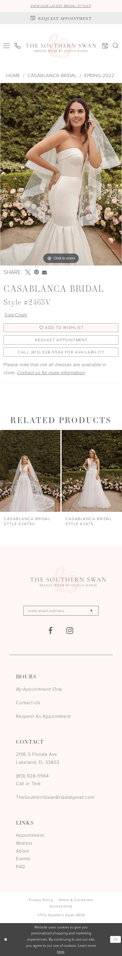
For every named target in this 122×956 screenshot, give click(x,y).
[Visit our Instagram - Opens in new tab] (70, 631)
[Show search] (115, 46)
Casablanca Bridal (52, 75)
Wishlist (24, 843)
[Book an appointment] (105, 46)
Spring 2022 (99, 75)
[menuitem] (6, 45)
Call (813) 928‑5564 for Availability (61, 352)
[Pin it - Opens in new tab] (36, 272)
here (60, 951)
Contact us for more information (51, 372)
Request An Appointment (43, 716)
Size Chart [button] (15, 314)
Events (23, 858)
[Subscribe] (91, 611)
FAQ (20, 866)
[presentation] (30, 471)
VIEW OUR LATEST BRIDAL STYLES (60, 6)
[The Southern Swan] (61, 46)
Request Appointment (61, 340)
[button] (6, 45)
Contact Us (28, 702)
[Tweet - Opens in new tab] (28, 272)
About (22, 850)
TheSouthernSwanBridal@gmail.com (55, 797)
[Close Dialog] (5, 939)
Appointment (30, 835)
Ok (115, 939)
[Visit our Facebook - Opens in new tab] (50, 631)
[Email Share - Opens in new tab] (44, 272)
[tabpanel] (61, 174)
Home (13, 75)
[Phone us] (17, 46)
